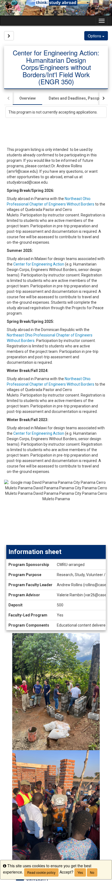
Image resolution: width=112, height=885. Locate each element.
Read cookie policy (41, 872)
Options (95, 35)
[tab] (27, 98)
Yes (80, 872)
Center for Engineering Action (38, 264)
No (92, 872)
